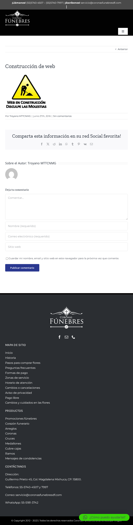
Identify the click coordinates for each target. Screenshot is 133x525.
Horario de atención (18, 382)
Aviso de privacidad (18, 392)
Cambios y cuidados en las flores (27, 402)
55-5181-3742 (29, 502)
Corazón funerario (17, 423)
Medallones (13, 443)
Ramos (10, 453)
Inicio (9, 352)
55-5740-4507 (29, 487)
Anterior (123, 49)
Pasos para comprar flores (22, 362)
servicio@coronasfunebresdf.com (39, 495)
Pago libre (12, 397)
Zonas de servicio (17, 377)
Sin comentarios (62, 116)
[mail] (66, 337)
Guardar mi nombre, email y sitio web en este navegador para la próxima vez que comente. (64, 258)
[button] (104, 517)
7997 (44, 487)
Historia (10, 357)
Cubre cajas (13, 448)
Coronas (10, 433)
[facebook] (59, 337)
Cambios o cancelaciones (22, 387)
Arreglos (11, 428)
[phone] (73, 337)
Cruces (10, 438)
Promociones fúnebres (21, 418)
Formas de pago (16, 373)
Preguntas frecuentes (20, 368)
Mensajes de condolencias (23, 458)
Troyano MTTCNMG (20, 116)
